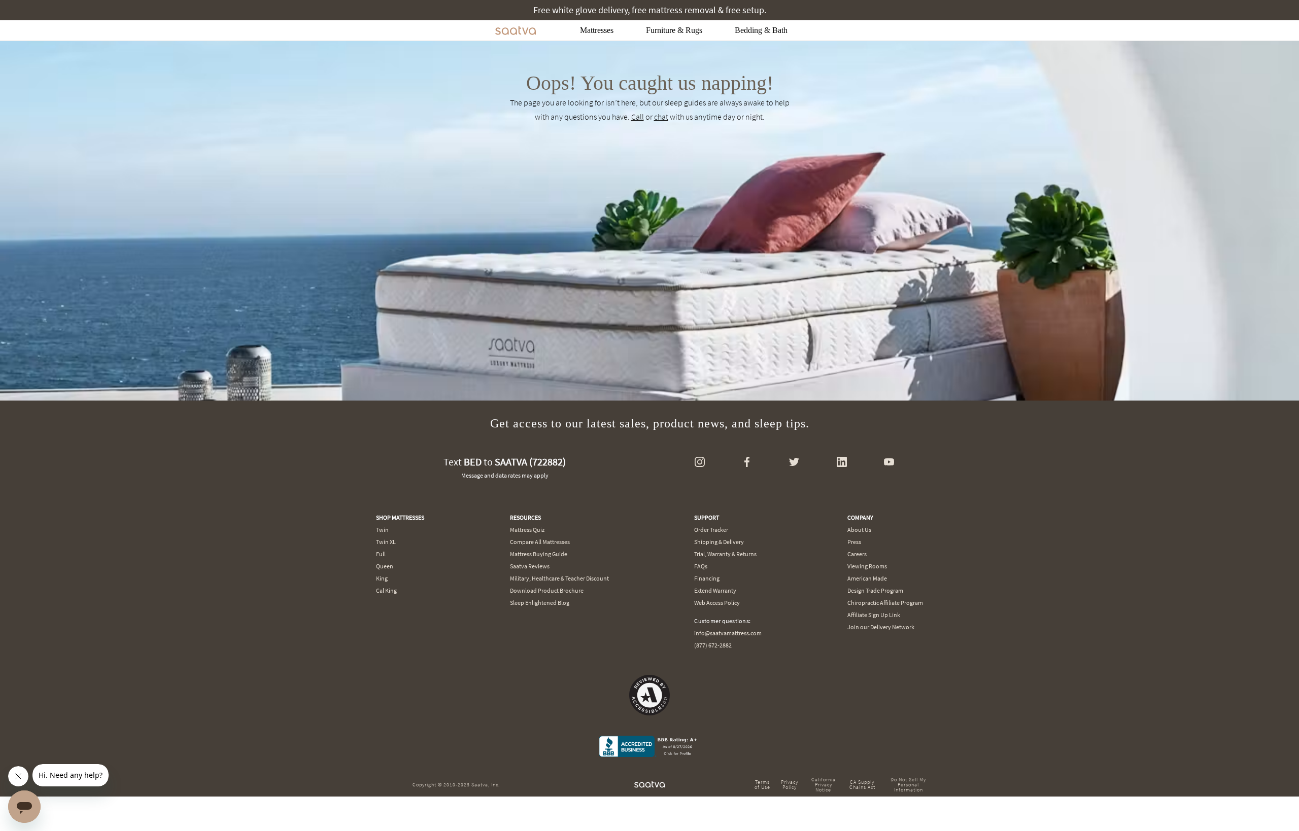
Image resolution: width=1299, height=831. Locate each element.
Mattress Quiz (527, 529)
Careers (857, 554)
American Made (867, 578)
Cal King (386, 590)
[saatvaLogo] (649, 785)
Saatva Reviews (530, 566)
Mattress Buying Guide (538, 554)
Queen (384, 566)
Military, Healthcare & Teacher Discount (559, 578)
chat (661, 117)
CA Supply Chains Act (862, 785)
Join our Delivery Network (880, 627)
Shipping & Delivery (719, 542)
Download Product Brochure (547, 590)
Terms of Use (762, 785)
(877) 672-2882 (713, 645)
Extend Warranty (715, 590)
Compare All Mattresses (540, 542)
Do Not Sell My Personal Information (908, 784)
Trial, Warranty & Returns (725, 554)
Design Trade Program (875, 590)
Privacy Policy (789, 785)
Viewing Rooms (867, 566)
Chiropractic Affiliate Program (885, 602)
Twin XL (386, 542)
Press (854, 542)
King (382, 578)
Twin (382, 529)
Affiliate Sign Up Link (873, 615)
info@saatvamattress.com (728, 633)
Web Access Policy (717, 602)
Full (381, 554)
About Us (859, 529)
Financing (707, 578)
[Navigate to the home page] (515, 30)
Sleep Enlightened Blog (539, 602)
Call (637, 117)
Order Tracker (711, 529)
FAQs (700, 566)
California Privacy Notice (823, 784)
